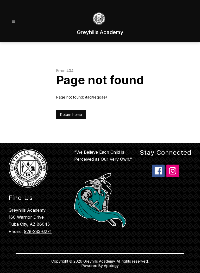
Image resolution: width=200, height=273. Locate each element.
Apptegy (111, 265)
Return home (71, 114)
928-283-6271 (38, 231)
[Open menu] (13, 21)
